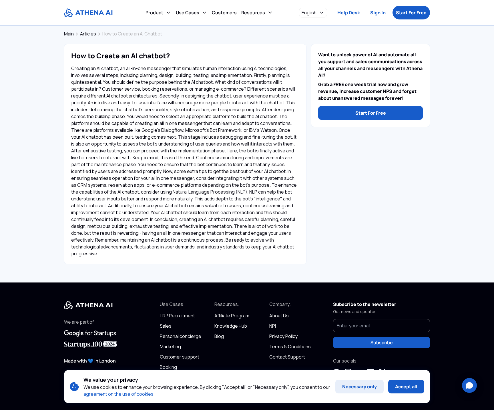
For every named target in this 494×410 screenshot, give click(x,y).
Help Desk (348, 12)
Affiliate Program (231, 316)
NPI (272, 326)
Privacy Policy (283, 336)
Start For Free (411, 12)
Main (69, 34)
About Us (279, 316)
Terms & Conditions (290, 346)
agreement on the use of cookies (118, 394)
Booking (168, 367)
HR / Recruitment (177, 316)
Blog (219, 336)
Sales (166, 326)
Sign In (378, 12)
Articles (88, 34)
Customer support (179, 357)
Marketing (170, 346)
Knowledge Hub (230, 326)
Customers (224, 12)
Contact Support (287, 357)
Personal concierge (180, 336)
